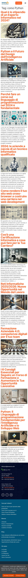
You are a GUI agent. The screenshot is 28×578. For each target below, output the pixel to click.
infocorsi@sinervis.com (8, 466)
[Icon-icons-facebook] (7, 494)
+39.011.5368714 (9, 487)
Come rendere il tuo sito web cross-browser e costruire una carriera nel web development (14, 196)
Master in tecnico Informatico (8, 514)
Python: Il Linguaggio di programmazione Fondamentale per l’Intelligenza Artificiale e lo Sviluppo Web (13, 420)
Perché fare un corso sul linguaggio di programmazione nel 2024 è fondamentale (12, 101)
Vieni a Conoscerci (6, 557)
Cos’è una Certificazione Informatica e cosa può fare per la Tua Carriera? (13, 240)
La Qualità (4, 551)
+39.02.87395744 (9, 477)
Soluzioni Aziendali (6, 526)
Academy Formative (6, 527)
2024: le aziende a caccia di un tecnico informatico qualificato (14, 150)
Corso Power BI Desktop (8, 512)
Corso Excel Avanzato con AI (8, 510)
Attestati (3, 522)
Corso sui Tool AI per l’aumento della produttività (10, 507)
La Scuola (3, 549)
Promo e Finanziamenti (7, 524)
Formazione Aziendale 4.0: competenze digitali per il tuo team (14, 332)
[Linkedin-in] (11, 494)
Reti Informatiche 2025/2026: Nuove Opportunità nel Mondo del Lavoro (13, 288)
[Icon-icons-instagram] (2, 494)
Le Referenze (5, 553)
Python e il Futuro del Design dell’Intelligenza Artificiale (12, 55)
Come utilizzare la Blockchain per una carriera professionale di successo (12, 536)
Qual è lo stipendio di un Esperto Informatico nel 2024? (13, 16)
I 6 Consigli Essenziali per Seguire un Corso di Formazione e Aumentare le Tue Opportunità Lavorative (14, 378)
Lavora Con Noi (5, 555)
